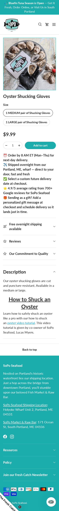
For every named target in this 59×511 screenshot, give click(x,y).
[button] (47, 24)
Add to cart (40, 145)
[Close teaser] (19, 506)
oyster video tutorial (21, 323)
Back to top (29, 349)
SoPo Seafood (19, 502)
